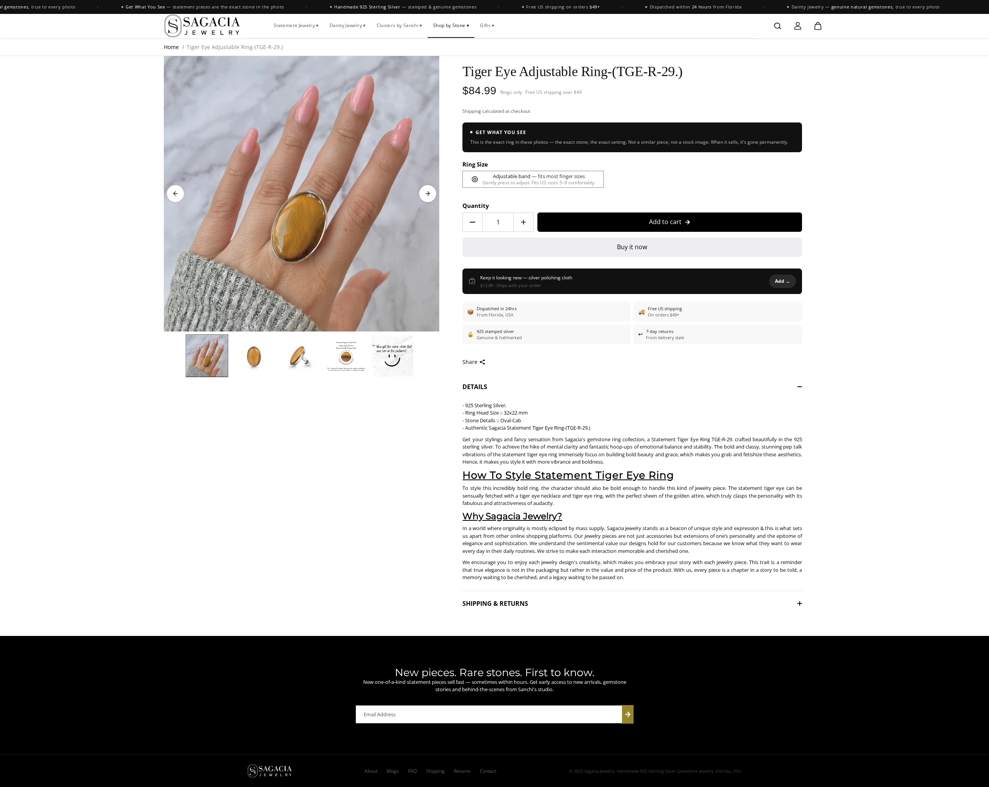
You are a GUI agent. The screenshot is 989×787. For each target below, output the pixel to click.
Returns (462, 771)
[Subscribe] (628, 714)
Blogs (393, 771)
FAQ (412, 771)
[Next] (427, 193)
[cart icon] (818, 26)
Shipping (471, 111)
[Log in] (797, 26)
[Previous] (175, 193)
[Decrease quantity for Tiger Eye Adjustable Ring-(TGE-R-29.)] (472, 222)
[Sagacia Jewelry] (202, 25)
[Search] (777, 26)
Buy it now (632, 247)
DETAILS (474, 386)
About (371, 771)
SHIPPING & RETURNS (495, 603)
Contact (488, 771)
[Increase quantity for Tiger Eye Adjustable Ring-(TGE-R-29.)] (523, 222)
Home (171, 47)
